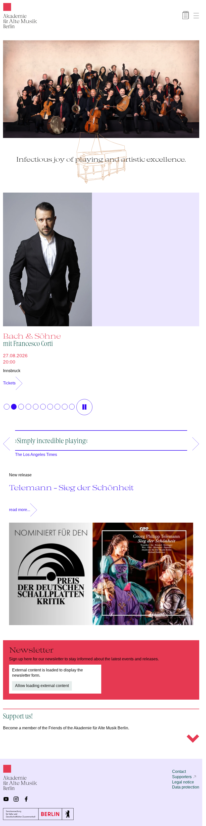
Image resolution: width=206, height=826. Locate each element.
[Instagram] (16, 799)
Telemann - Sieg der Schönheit (71, 485)
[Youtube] (6, 799)
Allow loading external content (42, 683)
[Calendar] (186, 15)
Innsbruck (11, 368)
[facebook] (26, 799)
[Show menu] (196, 16)
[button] (6, 404)
